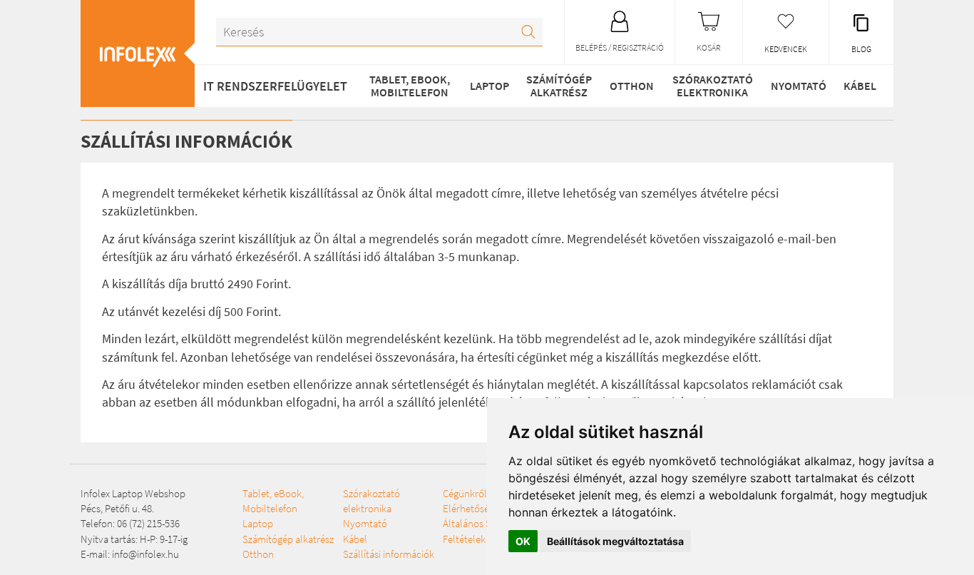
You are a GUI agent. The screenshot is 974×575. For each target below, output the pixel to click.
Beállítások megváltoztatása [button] (615, 541)
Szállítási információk (388, 554)
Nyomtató (798, 85)
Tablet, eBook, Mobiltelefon (409, 85)
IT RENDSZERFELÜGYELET (275, 86)
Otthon (632, 85)
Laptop (489, 85)
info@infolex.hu (145, 554)
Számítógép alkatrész (559, 85)
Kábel (860, 85)
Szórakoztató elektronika (712, 85)
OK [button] (523, 541)
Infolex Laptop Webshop (133, 493)
